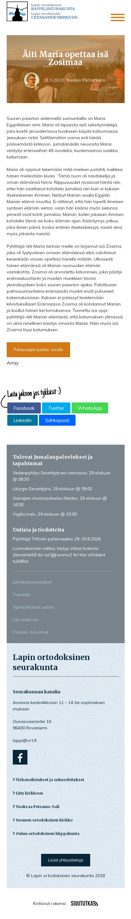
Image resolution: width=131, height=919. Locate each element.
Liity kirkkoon (25, 619)
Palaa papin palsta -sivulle (38, 349)
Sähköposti (57, 420)
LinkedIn (22, 420)
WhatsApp (90, 408)
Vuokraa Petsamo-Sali (37, 806)
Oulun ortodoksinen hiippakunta (48, 833)
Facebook (24, 408)
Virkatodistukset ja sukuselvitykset (50, 779)
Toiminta (21, 594)
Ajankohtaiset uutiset (33, 607)
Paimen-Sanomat (30, 632)
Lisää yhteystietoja (65, 860)
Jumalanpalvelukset (32, 582)
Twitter (56, 408)
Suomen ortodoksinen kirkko (44, 820)
